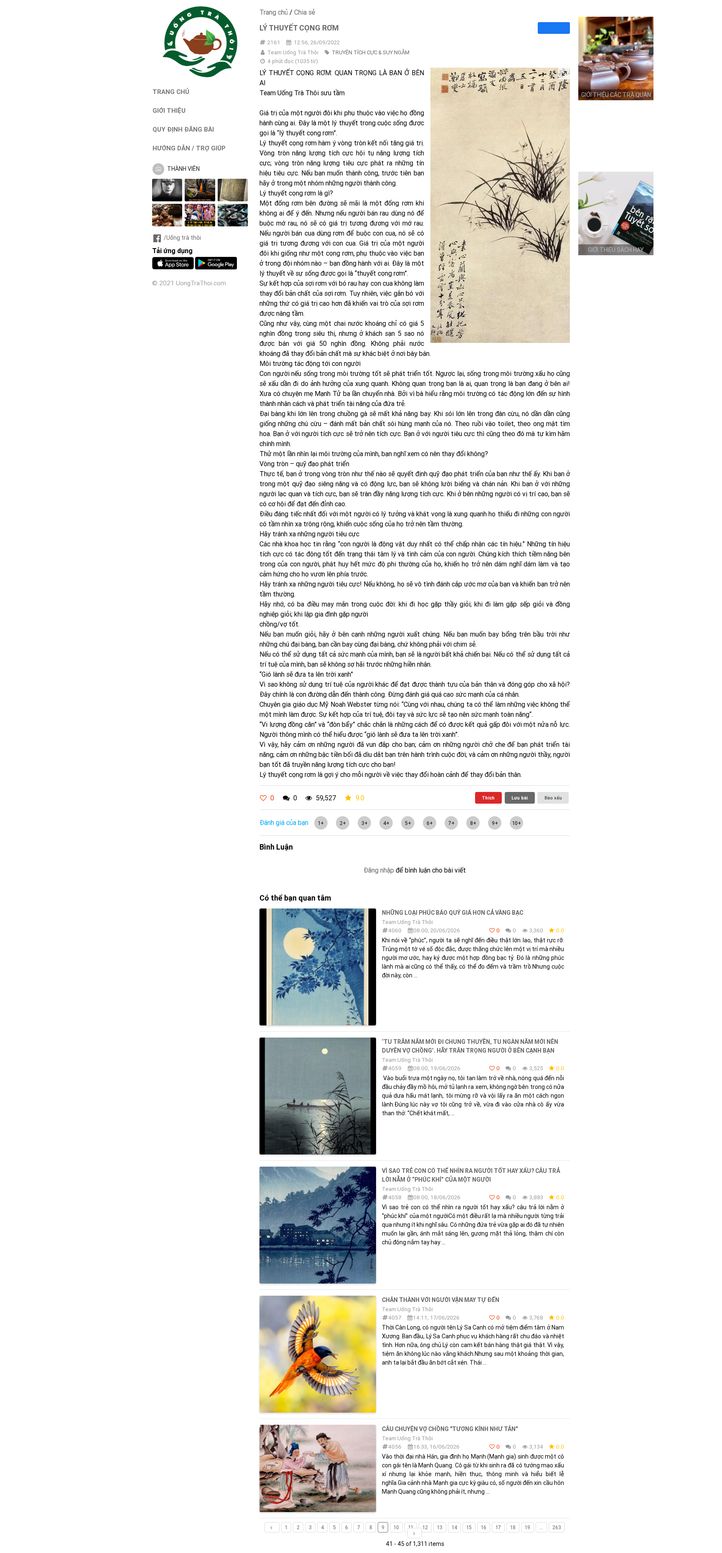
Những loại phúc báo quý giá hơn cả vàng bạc (452, 912)
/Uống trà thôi (182, 237)
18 (513, 1527)
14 (454, 1527)
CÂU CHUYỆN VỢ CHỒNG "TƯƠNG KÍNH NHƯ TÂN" (450, 1429)
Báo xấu (553, 798)
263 (556, 1527)
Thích (488, 798)
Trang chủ (273, 12)
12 (425, 1527)
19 (527, 1527)
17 (498, 1527)
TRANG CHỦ (171, 92)
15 (469, 1527)
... (541, 1527)
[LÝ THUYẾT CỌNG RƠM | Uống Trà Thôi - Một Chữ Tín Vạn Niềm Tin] (200, 75)
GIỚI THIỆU (169, 110)
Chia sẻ (304, 12)
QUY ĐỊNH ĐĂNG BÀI (183, 129)
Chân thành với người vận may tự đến (440, 1300)
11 (410, 1527)
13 (439, 1527)
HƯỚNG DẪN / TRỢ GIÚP (189, 148)
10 (396, 1527)
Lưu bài (519, 798)
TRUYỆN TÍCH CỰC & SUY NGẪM (370, 52)
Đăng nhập (379, 870)
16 (483, 1527)
